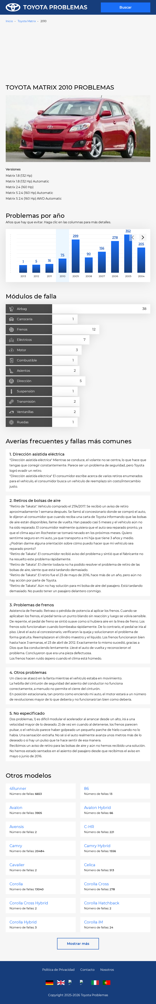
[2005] (128, 254)
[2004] (141, 254)
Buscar (125, 7)
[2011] (49, 254)
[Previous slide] (132, 237)
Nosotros (107, 970)
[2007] (102, 254)
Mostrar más (78, 944)
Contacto (87, 970)
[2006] (115, 254)
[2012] (36, 254)
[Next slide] (142, 237)
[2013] (23, 254)
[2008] (89, 254)
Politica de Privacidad (58, 970)
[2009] (76, 254)
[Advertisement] (78, 53)
